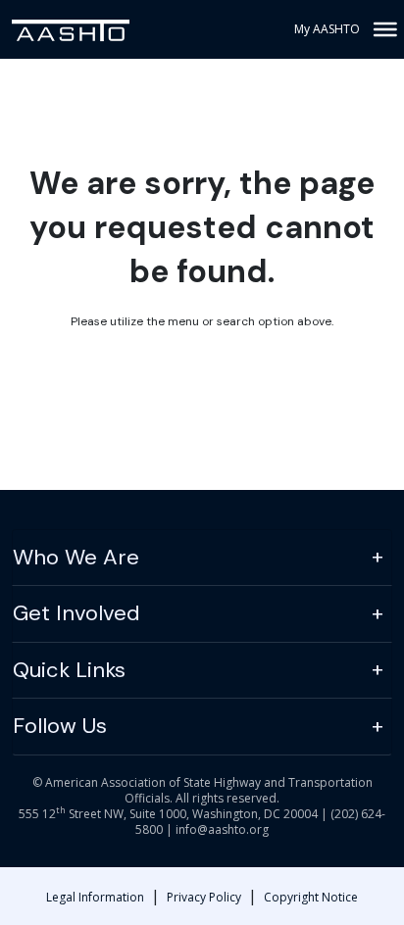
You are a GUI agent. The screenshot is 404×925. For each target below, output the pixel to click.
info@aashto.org (222, 829)
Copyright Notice (311, 897)
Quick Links (69, 670)
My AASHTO (327, 29)
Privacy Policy (204, 897)
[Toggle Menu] (383, 29)
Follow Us (60, 725)
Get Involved (76, 613)
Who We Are (76, 557)
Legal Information (95, 897)
